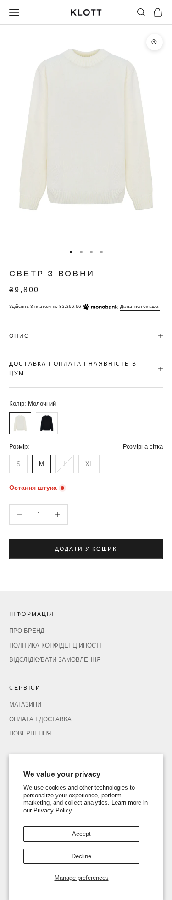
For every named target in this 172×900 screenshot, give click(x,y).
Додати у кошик (86, 549)
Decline (81, 856)
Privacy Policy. (53, 810)
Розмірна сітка (143, 446)
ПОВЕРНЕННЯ (30, 733)
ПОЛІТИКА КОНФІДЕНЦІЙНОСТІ (55, 645)
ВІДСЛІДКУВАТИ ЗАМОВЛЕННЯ (54, 659)
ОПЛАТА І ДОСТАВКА (40, 719)
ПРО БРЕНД (26, 630)
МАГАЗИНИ (25, 704)
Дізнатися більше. (140, 306)
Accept (81, 833)
